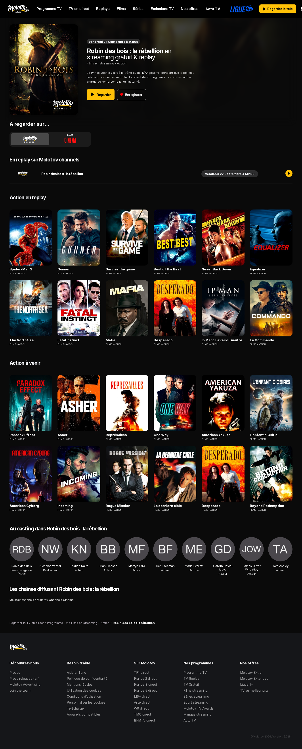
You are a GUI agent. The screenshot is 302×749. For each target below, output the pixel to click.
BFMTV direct (144, 720)
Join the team (20, 690)
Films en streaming (100, 63)
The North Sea (22, 340)
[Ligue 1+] (241, 9)
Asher (62, 435)
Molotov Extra (251, 672)
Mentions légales (80, 684)
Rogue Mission (118, 506)
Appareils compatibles (84, 714)
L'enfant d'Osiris (263, 435)
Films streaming (195, 690)
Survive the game (120, 269)
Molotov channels (22, 600)
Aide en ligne (76, 672)
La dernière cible (168, 506)
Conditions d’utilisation (84, 696)
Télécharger (76, 708)
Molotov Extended (254, 678)
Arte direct (142, 702)
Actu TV (189, 720)
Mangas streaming (197, 714)
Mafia (110, 340)
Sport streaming (195, 702)
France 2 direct (145, 678)
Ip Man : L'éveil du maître (222, 340)
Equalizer (258, 269)
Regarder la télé (280, 9)
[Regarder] (288, 173)
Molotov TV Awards (198, 708)
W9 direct (141, 708)
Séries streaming (196, 696)
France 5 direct (145, 690)
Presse (15, 672)
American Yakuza (216, 435)
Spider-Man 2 (21, 269)
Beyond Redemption (267, 506)
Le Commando (262, 340)
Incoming (65, 506)
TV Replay (191, 678)
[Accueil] (18, 8)
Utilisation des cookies (84, 690)
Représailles (116, 435)
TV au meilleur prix (254, 690)
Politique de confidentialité (87, 678)
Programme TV (195, 672)
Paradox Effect (22, 435)
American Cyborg (24, 506)
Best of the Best (167, 269)
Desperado (163, 340)
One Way (161, 435)
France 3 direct (145, 684)
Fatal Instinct (68, 340)
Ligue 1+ (246, 684)
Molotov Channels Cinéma (55, 600)
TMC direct (142, 714)
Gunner (63, 269)
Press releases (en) (25, 678)
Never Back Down (216, 269)
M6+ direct (142, 696)
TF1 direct (141, 672)
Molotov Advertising (25, 684)
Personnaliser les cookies (86, 702)
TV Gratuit (191, 684)
